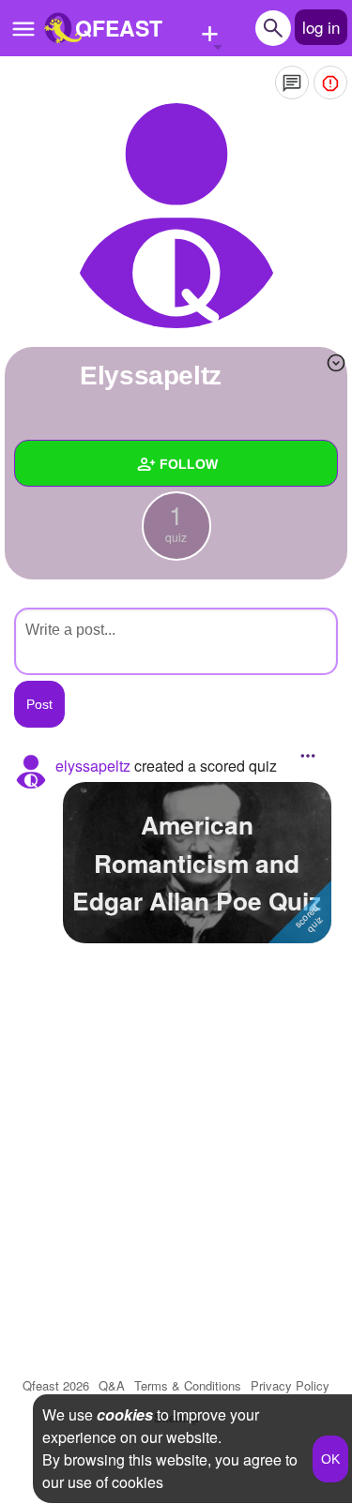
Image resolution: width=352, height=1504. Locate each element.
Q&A (112, 1385)
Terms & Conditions (187, 1385)
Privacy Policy (290, 1385)
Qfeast (56, 1385)
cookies (125, 1414)
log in (321, 26)
